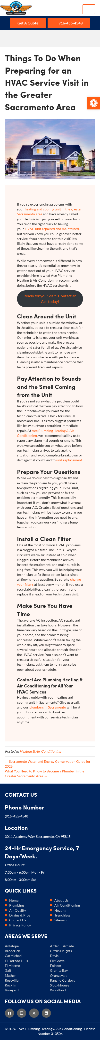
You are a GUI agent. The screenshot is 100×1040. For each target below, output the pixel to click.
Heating (60, 910)
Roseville (11, 980)
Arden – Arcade (62, 946)
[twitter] (35, 1013)
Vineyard (12, 990)
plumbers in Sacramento (47, 707)
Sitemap (60, 920)
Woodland (58, 990)
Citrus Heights (61, 951)
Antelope (12, 946)
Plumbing (16, 905)
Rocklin (10, 985)
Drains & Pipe (19, 915)
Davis (54, 956)
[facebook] (11, 1013)
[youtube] (23, 1013)
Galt (8, 970)
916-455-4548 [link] (70, 23)
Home (13, 900)
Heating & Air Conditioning (40, 751)
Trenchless (62, 915)
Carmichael (13, 956)
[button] (93, 103)
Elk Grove (57, 961)
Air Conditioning (67, 905)
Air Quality (17, 910)
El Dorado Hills (16, 961)
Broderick (12, 951)
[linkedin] (48, 1013)
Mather (10, 975)
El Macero (12, 965)
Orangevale (58, 975)
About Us (61, 900)
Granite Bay (59, 970)
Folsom (55, 965)
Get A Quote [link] (27, 23)
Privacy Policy (20, 925)
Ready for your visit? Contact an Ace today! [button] (50, 298)
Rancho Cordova (62, 980)
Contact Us (17, 920)
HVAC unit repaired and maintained (51, 229)
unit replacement (69, 460)
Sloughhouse (59, 985)
